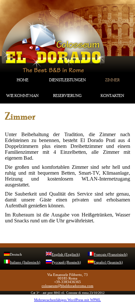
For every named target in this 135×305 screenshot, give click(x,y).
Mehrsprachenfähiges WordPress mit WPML (67, 300)
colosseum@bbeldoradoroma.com (67, 286)
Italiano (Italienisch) (25, 262)
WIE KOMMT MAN (22, 95)
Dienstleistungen (67, 80)
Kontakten (112, 95)
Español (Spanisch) (108, 262)
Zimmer (112, 80)
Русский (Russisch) (66, 262)
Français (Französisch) (110, 254)
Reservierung (67, 95)
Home (23, 80)
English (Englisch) (66, 254)
